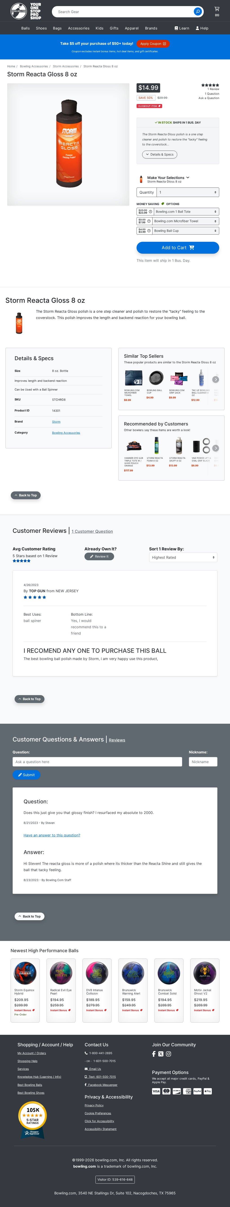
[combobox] (124, 11)
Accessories (78, 28)
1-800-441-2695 (100, 1053)
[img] (197, 1091)
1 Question (212, 93)
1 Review (213, 89)
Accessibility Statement (101, 1129)
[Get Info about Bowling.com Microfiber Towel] (148, 221)
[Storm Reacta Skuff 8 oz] (179, 445)
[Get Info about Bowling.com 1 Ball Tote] (150, 211)
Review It (100, 556)
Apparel (132, 28)
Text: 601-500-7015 (101, 1076)
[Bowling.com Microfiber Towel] (134, 377)
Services (23, 1069)
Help (204, 28)
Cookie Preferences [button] (98, 1113)
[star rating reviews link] (207, 85)
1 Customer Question (92, 531)
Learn (184, 28)
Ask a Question (209, 98)
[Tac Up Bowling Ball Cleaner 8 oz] (201, 377)
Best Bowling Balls (30, 1085)
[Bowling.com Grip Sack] (179, 377)
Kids (100, 28)
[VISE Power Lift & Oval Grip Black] (201, 445)
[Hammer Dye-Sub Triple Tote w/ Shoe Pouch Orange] (134, 445)
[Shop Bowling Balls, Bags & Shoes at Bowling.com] (26, 12)
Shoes (41, 28)
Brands (151, 28)
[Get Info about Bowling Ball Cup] (148, 231)
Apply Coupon (151, 43)
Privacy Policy (94, 1105)
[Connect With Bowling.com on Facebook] (155, 1055)
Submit (28, 775)
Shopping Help (28, 1061)
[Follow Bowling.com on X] (162, 1055)
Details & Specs (161, 154)
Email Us (94, 1069)
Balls (25, 28)
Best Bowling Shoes (31, 1092)
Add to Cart (175, 247)
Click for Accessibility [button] (99, 1121)
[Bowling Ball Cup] (156, 377)
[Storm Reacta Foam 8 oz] (156, 445)
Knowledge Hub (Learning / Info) (39, 1076)
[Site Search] (198, 11)
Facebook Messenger (101, 1085)
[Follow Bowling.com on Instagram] (169, 1055)
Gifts (114, 28)
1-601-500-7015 (104, 1061)
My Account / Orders (32, 1053)
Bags (57, 28)
